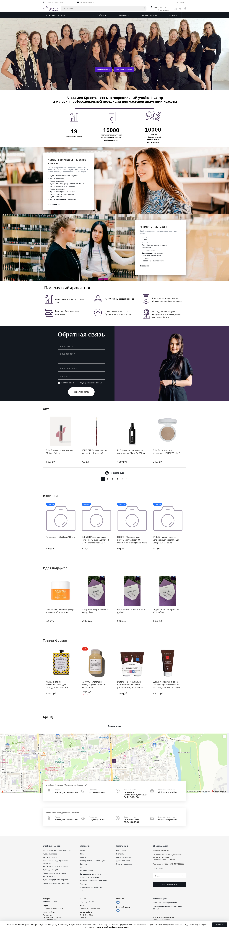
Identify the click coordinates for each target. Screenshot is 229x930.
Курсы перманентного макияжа (63, 199)
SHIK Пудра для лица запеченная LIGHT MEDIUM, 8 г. (167, 451)
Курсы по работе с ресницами (62, 186)
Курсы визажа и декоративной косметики (67, 183)
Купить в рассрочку (124, 864)
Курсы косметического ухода (62, 194)
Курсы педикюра (57, 181)
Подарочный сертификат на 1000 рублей (166, 611)
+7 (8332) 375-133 (161, 7)
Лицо (82, 867)
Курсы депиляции (57, 189)
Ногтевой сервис (149, 250)
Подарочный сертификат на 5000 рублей (95, 611)
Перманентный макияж (151, 255)
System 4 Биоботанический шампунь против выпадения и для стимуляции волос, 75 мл (167, 685)
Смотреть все (114, 726)
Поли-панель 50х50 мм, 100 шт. (60, 537)
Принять (219, 925)
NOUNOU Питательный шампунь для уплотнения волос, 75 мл (93, 685)
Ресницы (145, 258)
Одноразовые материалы (152, 253)
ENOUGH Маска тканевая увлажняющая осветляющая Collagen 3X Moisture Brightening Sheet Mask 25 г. (166, 541)
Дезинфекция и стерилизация (154, 245)
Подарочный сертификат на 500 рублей (132, 611)
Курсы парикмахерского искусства (64, 176)
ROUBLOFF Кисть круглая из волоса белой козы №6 (94, 451)
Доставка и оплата (124, 860)
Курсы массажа (56, 197)
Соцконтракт (158, 868)
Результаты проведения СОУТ (165, 902)
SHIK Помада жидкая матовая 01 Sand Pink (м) (59, 451)
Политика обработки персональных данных (167, 907)
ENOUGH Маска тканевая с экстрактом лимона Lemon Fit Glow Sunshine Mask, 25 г (95, 540)
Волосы (145, 242)
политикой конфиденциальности (113, 927)
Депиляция (146, 248)
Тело (81, 890)
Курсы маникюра (57, 178)
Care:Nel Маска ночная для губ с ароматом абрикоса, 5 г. (61, 611)
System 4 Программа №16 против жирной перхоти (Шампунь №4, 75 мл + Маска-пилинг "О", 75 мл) (131, 686)
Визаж (144, 240)
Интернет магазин (124, 69)
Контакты (120, 854)
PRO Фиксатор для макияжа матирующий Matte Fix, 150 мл (131, 451)
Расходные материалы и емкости (93, 880)
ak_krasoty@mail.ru (87, 2)
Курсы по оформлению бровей (62, 191)
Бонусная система (123, 857)
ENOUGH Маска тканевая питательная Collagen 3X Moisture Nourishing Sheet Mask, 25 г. (132, 541)
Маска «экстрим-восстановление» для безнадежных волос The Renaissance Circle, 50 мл (57, 686)
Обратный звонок (169, 884)
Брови (144, 237)
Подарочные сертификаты (153, 261)
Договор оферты (160, 899)
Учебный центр (103, 69)
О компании (121, 850)
